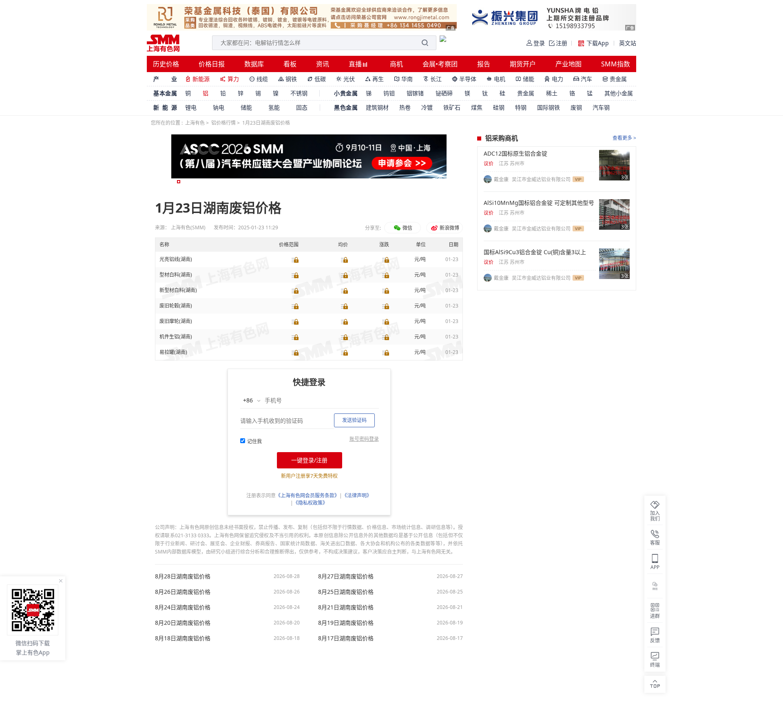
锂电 (191, 107)
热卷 (405, 107)
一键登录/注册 (309, 460)
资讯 (322, 63)
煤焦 (476, 107)
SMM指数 (615, 63)
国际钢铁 (548, 107)
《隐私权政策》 (310, 502)
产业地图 (568, 63)
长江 (432, 79)
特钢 (520, 107)
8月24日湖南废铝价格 (182, 607)
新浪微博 (448, 227)
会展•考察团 (440, 63)
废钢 (576, 107)
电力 (553, 79)
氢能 (274, 107)
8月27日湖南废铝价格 (346, 576)
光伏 (345, 79)
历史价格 (166, 63)
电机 (496, 79)
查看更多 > (624, 137)
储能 (524, 79)
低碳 (316, 79)
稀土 (551, 93)
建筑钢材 (377, 107)
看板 (289, 63)
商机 (396, 63)
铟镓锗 (415, 93)
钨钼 (389, 93)
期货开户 (523, 63)
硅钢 (498, 107)
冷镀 (427, 107)
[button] (178, 181)
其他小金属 (618, 93)
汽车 (582, 79)
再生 (374, 79)
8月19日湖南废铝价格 (346, 622)
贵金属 (614, 79)
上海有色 (195, 122)
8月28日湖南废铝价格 (182, 576)
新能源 (197, 79)
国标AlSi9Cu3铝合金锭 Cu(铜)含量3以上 (535, 252)
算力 (229, 79)
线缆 (258, 79)
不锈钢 (298, 93)
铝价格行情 (223, 122)
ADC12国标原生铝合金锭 (515, 153)
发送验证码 (354, 420)
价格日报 (212, 63)
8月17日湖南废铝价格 (346, 638)
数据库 (254, 63)
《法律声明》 (357, 495)
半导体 (464, 79)
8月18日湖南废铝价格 (182, 638)
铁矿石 (451, 107)
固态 (301, 107)
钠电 (218, 107)
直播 (356, 63)
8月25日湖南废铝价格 (346, 592)
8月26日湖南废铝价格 (182, 592)
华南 (403, 79)
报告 (483, 63)
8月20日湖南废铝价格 (182, 622)
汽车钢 (601, 107)
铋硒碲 (444, 93)
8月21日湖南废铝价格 (346, 607)
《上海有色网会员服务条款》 (307, 495)
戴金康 (502, 179)
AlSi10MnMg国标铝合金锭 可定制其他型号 (539, 203)
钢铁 (287, 79)
